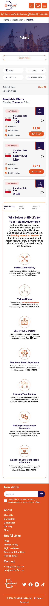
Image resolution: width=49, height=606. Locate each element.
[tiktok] (43, 584)
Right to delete (11, 548)
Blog (6, 530)
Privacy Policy (11, 544)
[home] (10, 10)
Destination (9, 522)
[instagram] (37, 584)
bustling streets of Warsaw (25, 235)
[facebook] (30, 584)
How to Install (11, 556)
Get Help (8, 526)
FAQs (6, 541)
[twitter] (24, 585)
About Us (8, 515)
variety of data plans (30, 303)
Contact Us (9, 519)
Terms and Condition (14, 552)
